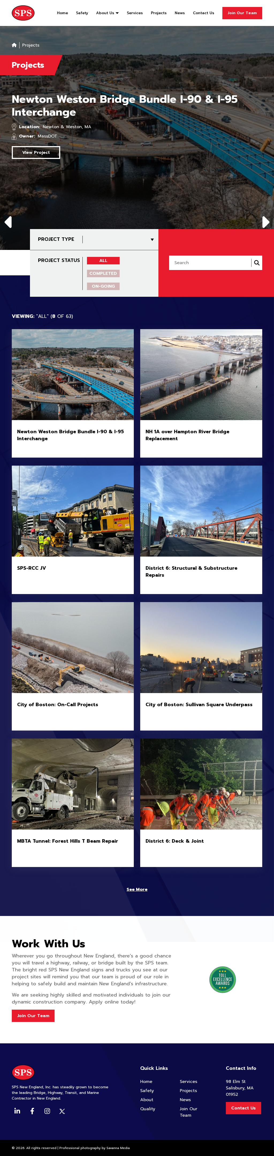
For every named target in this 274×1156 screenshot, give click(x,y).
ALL (103, 260)
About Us (105, 13)
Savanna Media (118, 1148)
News (180, 13)
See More (137, 889)
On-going (103, 286)
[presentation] (9, 221)
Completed (103, 273)
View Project (36, 152)
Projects (159, 13)
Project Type (56, 239)
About (146, 1100)
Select (151, 239)
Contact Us (203, 13)
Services (135, 13)
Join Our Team (242, 13)
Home (62, 13)
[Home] (14, 45)
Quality (147, 1109)
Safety (82, 13)
